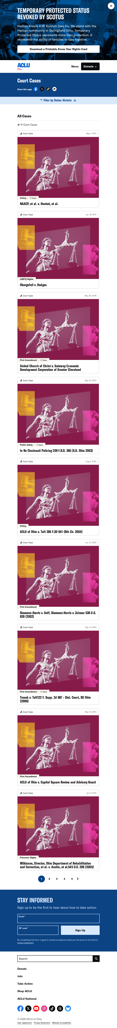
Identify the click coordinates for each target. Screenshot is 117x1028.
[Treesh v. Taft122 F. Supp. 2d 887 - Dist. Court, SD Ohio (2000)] (58, 664)
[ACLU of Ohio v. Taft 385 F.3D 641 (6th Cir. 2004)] (58, 496)
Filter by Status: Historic (58, 100)
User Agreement (24, 1022)
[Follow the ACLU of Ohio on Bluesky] (68, 1008)
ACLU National (26, 998)
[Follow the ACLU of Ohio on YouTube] (36, 1008)
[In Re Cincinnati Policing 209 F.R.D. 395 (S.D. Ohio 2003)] (58, 415)
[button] (48, 89)
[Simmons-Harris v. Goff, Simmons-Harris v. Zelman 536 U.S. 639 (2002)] (58, 579)
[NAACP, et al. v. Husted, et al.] (58, 168)
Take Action (25, 983)
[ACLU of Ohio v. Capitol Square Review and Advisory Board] (58, 747)
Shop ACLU (24, 991)
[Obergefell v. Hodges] (58, 249)
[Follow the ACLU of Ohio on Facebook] (20, 1008)
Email (22, 916)
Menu (75, 66)
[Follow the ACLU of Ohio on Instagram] (44, 1008)
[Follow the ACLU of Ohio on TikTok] (52, 1008)
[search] (96, 958)
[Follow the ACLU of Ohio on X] (28, 1008)
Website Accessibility (61, 1022)
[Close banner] (111, 6)
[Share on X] (42, 90)
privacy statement (25, 943)
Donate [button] (88, 66)
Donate (22, 968)
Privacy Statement (42, 1022)
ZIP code (23, 928)
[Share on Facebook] (36, 90)
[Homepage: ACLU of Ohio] (28, 66)
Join (20, 976)
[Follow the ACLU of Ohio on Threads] (60, 1008)
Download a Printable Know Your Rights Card (58, 49)
